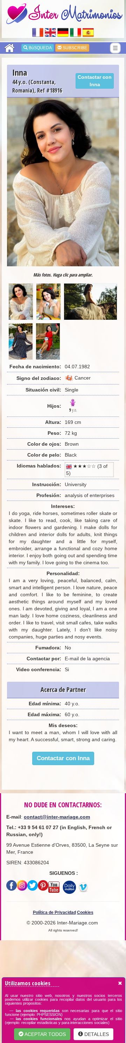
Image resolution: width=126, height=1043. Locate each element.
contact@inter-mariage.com (57, 817)
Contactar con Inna (95, 80)
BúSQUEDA (40, 47)
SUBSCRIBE (74, 47)
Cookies (85, 912)
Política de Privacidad (54, 912)
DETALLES (96, 1034)
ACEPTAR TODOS (44, 1034)
